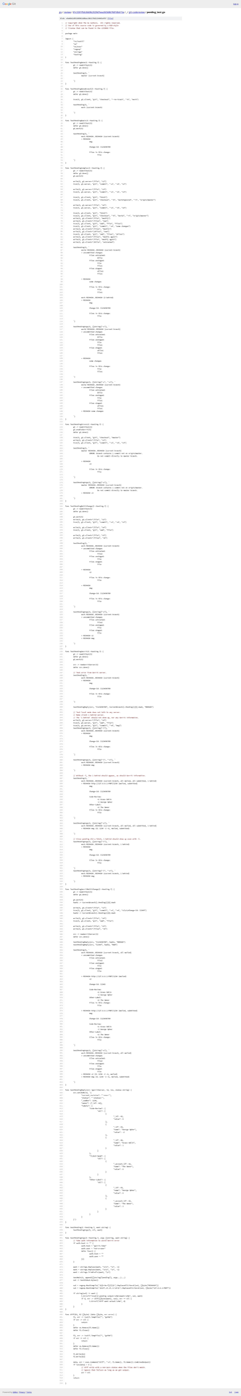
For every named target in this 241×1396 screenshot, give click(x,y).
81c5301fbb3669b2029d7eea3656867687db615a (98, 12)
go (60, 12)
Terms (29, 1392)
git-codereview (137, 12)
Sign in (235, 4)
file (110, 18)
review (67, 12)
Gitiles (15, 1392)
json (236, 1392)
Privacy (22, 1392)
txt (230, 1392)
